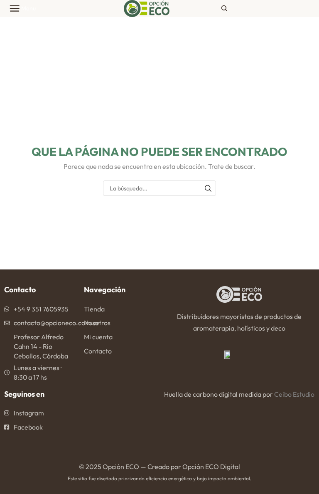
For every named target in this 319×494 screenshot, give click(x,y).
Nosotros (97, 323)
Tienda (94, 309)
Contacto (98, 351)
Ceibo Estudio (294, 394)
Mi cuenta (98, 337)
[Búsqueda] (208, 188)
